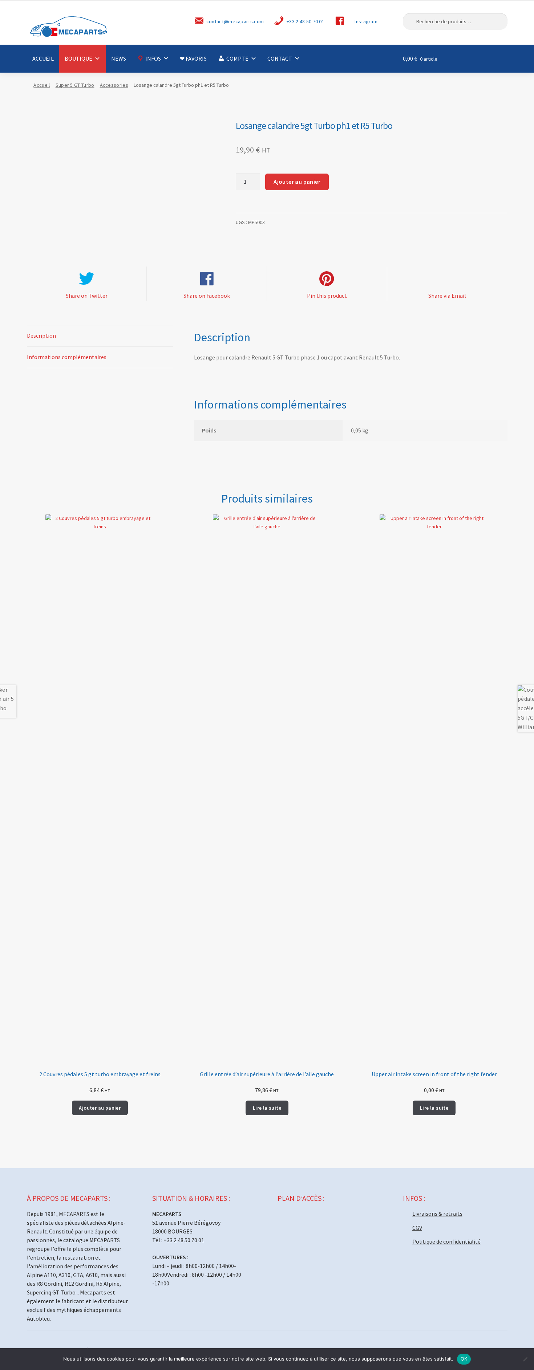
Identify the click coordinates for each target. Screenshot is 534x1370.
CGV (417, 1227)
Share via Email (447, 295)
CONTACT (279, 58)
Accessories (114, 85)
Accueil (41, 85)
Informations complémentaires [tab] (66, 357)
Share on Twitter (87, 295)
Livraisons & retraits (437, 1213)
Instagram (366, 21)
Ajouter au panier (297, 181)
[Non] (525, 1359)
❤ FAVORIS (193, 58)
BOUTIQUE (78, 58)
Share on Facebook (206, 295)
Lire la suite (267, 1108)
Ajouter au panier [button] (100, 1108)
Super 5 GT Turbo (75, 85)
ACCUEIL (43, 58)
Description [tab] (41, 335)
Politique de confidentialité (446, 1241)
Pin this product (327, 295)
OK (464, 1359)
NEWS (118, 58)
